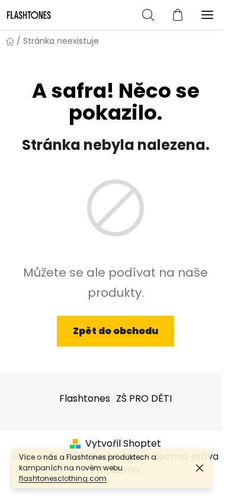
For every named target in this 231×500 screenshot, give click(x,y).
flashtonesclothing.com (63, 478)
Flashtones (84, 398)
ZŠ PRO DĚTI (144, 398)
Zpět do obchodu (115, 331)
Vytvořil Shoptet (123, 443)
